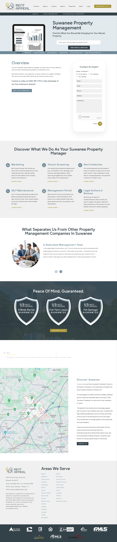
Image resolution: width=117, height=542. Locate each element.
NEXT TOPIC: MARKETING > (21, 90)
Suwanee (80, 384)
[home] (18, 6)
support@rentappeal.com (14, 506)
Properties (72, 6)
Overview (19, 52)
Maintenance (63, 52)
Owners (45, 6)
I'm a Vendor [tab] (82, 76)
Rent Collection (52, 52)
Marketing (28, 52)
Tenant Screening (39, 52)
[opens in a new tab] (75, 537)
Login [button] (88, 6)
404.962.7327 (53, 14)
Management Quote (103, 6)
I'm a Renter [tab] (94, 74)
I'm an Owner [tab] (82, 74)
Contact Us (82, 443)
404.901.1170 (80, 14)
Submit (79, 48)
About (81, 6)
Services (36, 6)
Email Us (35, 14)
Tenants (54, 6)
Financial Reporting (76, 52)
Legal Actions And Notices (93, 52)
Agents (62, 6)
